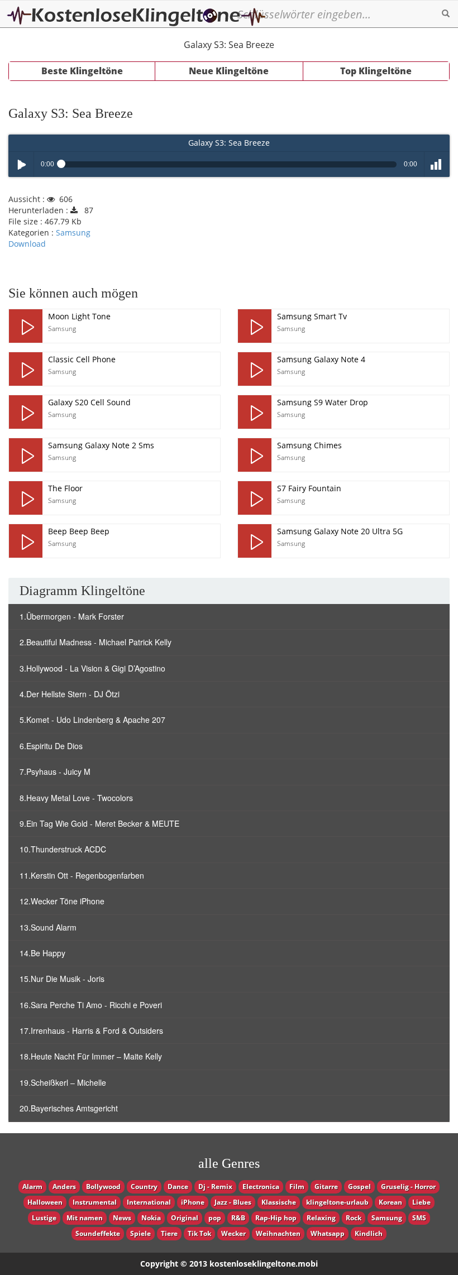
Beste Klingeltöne (82, 71)
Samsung (73, 232)
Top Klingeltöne (376, 71)
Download (27, 243)
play (25, 326)
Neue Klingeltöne (229, 71)
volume (437, 164)
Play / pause (21, 164)
